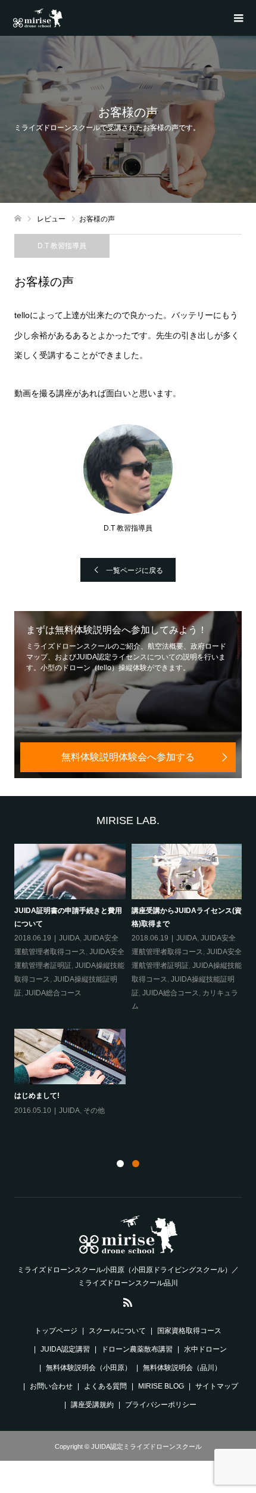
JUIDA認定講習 (65, 1349)
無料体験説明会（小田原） (89, 1368)
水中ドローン (205, 1349)
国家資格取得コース (189, 1331)
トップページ (56, 1331)
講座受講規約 (92, 1405)
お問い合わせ (51, 1386)
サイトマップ (216, 1386)
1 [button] (120, 1163)
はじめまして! (37, 1095)
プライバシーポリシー (160, 1405)
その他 (94, 1110)
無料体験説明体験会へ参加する (128, 757)
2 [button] (135, 1163)
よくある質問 (105, 1386)
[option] (131, 981)
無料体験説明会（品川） (182, 1368)
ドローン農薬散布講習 (137, 1349)
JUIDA (69, 938)
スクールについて (117, 1331)
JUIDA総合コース (53, 993)
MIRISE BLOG (161, 1386)
